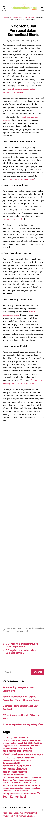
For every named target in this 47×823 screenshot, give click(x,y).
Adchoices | (8, 813)
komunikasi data (9, 760)
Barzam (16, 40)
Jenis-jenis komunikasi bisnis (21, 179)
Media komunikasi (12, 782)
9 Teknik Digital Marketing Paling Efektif (23, 724)
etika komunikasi (10, 743)
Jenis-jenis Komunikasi (16, 17)
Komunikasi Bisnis (30, 17)
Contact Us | (31, 813)
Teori (40, 793)
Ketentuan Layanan (25, 816)
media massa (30, 782)
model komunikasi (22, 785)
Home (6, 17)
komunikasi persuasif (12, 219)
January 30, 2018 (32, 40)
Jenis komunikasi (12, 750)
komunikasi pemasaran (13, 774)
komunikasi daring (25, 757)
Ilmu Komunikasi (26, 748)
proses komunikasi (32, 788)
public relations (8, 791)
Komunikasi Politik (10, 780)
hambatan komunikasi (30, 745)
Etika (39, 740)
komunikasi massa (15, 768)
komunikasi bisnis (26, 628)
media (35, 780)
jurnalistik (27, 751)
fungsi (20, 743)
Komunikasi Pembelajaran (13, 777)
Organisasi (36, 785)
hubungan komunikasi (10, 748)
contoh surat (11, 628)
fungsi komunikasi (33, 743)
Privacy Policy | (10, 816)
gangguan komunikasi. (10, 746)
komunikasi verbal (25, 780)
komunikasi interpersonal (17, 765)
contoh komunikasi (11, 740)
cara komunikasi (21, 738)
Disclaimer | (19, 813)
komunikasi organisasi (15, 771)
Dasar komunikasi (29, 740)
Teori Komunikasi (14, 796)
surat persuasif (21, 631)
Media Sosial (8, 785)
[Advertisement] (23, 524)
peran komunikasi (16, 788)
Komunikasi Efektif (11, 763)
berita (4, 738)
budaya (10, 738)
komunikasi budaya (9, 758)
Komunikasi (13, 754)
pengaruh (6, 788)
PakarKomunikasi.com (20, 807)
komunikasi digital (23, 760)
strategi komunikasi (11, 793)
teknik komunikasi (28, 793)
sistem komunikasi (21, 791)
